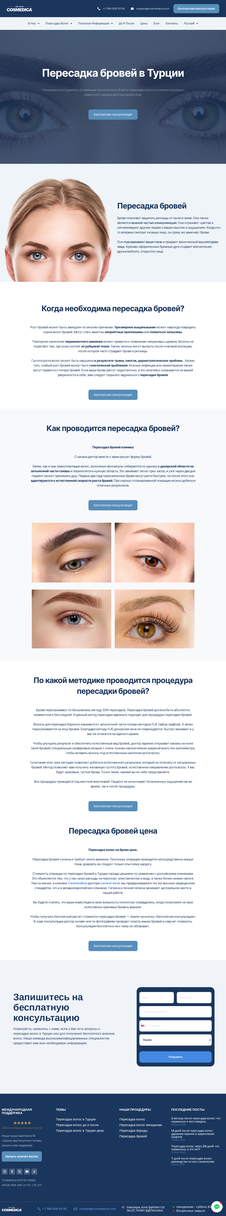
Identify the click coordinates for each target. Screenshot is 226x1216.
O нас (32, 23)
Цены (144, 23)
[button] (216, 1206)
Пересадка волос (57, 23)
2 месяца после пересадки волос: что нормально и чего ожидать (196, 1120)
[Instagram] (5, 1171)
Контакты (172, 23)
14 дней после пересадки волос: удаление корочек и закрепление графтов (192, 1134)
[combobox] (143, 1025)
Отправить (175, 1057)
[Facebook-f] (12, 1171)
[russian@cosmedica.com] (75, 1209)
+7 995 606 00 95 (54, 1209)
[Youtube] (27, 1171)
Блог (157, 23)
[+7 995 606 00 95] (39, 1208)
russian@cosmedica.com (97, 1209)
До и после (126, 23)
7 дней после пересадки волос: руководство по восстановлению (192, 1160)
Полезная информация (93, 23)
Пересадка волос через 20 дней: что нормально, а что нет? (195, 1147)
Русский (189, 23)
